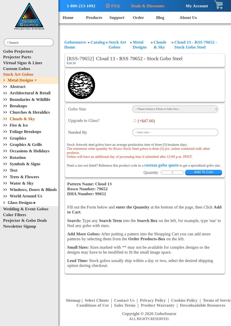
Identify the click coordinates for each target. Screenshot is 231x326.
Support (116, 17)
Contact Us (125, 300)
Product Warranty (158, 305)
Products (94, 17)
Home (68, 17)
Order (138, 17)
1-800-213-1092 (78, 5)
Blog (160, 17)
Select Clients (97, 300)
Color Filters (14, 214)
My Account (195, 5)
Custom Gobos (16, 68)
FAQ (113, 5)
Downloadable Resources (202, 305)
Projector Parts (17, 57)
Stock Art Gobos (18, 74)
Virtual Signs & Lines (22, 62)
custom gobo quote (161, 165)
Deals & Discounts (146, 5)
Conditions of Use (93, 305)
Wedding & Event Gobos (25, 209)
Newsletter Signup (19, 226)
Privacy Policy (153, 300)
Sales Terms (125, 305)
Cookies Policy (185, 300)
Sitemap (73, 300)
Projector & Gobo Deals (25, 220)
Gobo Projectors (18, 51)
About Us (188, 17)
